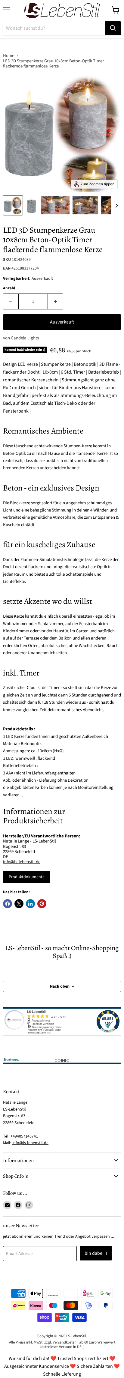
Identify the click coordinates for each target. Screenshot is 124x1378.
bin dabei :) (96, 1253)
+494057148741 (24, 1136)
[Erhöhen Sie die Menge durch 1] (55, 301)
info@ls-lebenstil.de (21, 862)
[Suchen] (113, 28)
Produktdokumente (27, 877)
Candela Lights (25, 338)
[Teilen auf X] (18, 903)
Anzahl (9, 288)
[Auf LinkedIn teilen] (30, 903)
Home (8, 55)
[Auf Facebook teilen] (7, 903)
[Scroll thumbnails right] (115, 206)
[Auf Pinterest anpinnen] (41, 903)
